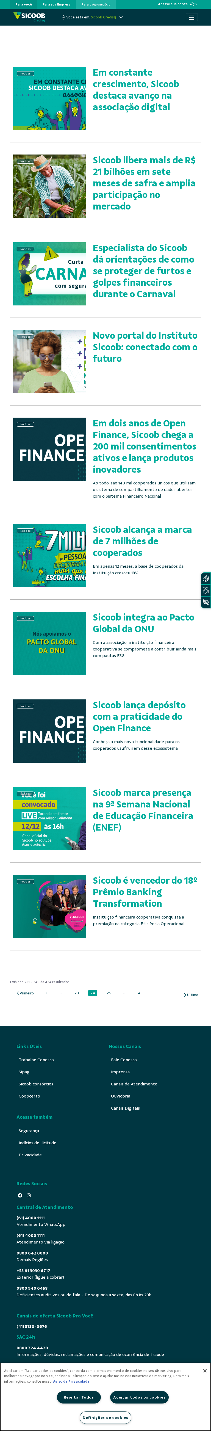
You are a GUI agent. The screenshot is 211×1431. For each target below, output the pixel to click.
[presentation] (23, 4)
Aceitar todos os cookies (139, 1397)
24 (93, 993)
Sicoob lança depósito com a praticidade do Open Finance (139, 717)
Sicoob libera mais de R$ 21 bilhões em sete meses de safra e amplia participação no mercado (144, 183)
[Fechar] (205, 1371)
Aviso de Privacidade (71, 1381)
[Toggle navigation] (192, 17)
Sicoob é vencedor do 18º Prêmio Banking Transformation (145, 892)
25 (110, 993)
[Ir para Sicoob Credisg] (29, 17)
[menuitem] (23, 4)
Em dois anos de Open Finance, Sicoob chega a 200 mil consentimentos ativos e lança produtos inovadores (144, 446)
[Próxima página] (191, 995)
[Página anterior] (25, 993)
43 (141, 993)
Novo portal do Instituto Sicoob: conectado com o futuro (145, 347)
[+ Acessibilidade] (205, 602)
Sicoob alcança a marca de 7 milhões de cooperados (142, 541)
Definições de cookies (105, 1417)
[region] (105, 1397)
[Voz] (205, 590)
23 (78, 993)
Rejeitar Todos (79, 1397)
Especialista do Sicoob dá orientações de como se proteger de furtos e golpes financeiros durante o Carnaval (143, 270)
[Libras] (205, 578)
